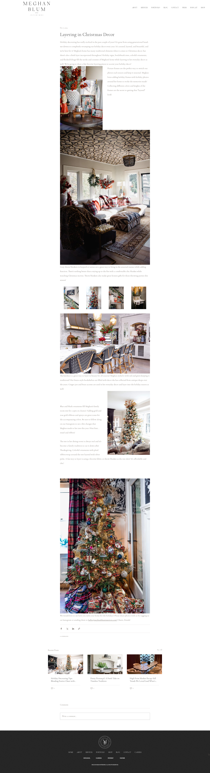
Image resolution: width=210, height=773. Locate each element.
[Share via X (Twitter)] (67, 629)
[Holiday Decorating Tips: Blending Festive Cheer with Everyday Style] (65, 664)
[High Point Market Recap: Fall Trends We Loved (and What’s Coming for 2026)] (144, 664)
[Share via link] (79, 629)
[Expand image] (71, 298)
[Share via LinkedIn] (73, 629)
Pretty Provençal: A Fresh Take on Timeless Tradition (104, 679)
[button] (203, 7)
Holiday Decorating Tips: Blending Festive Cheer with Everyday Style (63, 679)
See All (159, 650)
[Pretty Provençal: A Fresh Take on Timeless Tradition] (105, 664)
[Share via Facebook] (61, 629)
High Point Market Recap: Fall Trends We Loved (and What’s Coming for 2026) (143, 679)
